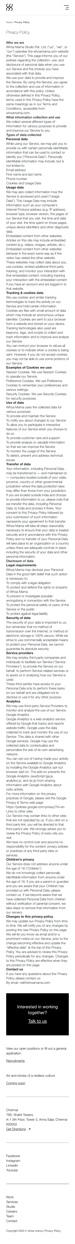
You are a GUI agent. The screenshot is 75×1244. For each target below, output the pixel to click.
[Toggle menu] (66, 7)
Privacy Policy (53, 1231)
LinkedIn (12, 1165)
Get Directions (16, 1129)
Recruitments (15, 1061)
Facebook (13, 1156)
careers (11, 1211)
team (10, 1216)
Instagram (13, 1160)
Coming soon (15, 1083)
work (10, 1197)
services (12, 1202)
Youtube (12, 1170)
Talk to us (37, 1021)
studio (10, 1206)
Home (9, 22)
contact (11, 1221)
